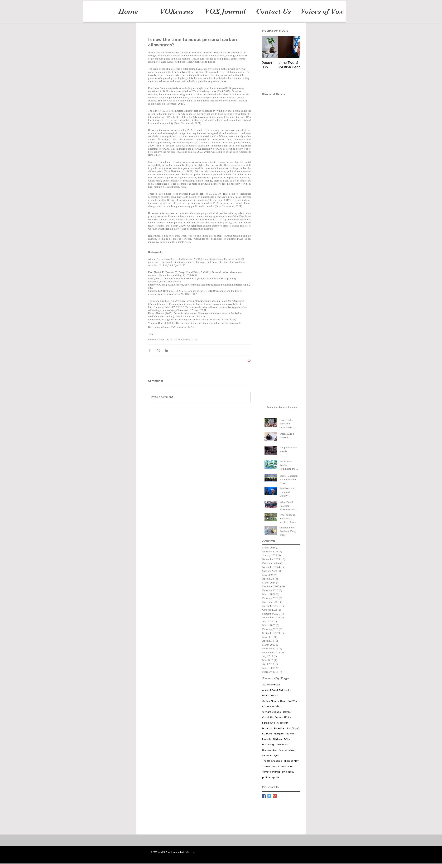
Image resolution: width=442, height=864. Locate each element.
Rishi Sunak (282, 744)
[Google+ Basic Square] (275, 796)
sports (275, 777)
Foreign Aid (268, 723)
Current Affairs (283, 717)
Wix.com (190, 852)
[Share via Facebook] (149, 350)
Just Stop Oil (293, 728)
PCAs (169, 339)
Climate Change (271, 712)
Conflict (287, 712)
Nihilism (277, 739)
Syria (276, 755)
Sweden (267, 755)
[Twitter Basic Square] (269, 796)
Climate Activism (271, 706)
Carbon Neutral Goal (186, 339)
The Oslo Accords (272, 761)
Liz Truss (267, 734)
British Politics (270, 695)
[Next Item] (294, 47)
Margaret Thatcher (284, 734)
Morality (266, 739)
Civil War (292, 701)
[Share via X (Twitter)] (158, 350)
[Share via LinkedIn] (166, 350)
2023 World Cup (271, 685)
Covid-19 (267, 717)
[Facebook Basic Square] (264, 796)
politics (266, 777)
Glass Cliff (282, 723)
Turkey (266, 766)
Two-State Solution (282, 766)
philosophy (288, 772)
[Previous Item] (267, 47)
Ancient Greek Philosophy (276, 690)
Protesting (268, 744)
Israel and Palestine (273, 728)
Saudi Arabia (269, 750)
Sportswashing (287, 750)
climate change (156, 339)
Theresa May (291, 761)
